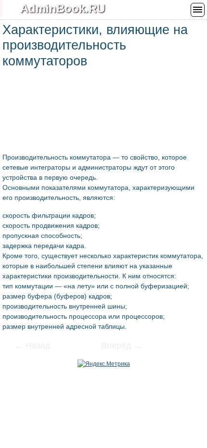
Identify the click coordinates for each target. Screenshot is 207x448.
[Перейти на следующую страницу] (115, 346)
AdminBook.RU (62, 8)
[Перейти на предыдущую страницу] (38, 346)
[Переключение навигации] (198, 10)
